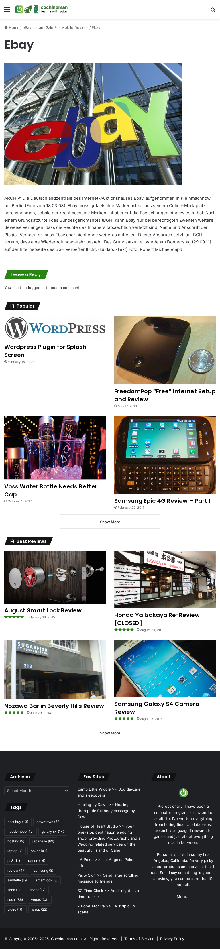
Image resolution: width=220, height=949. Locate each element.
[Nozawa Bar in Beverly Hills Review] (55, 669)
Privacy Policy (172, 938)
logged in (36, 287)
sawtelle (17, 880)
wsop (39, 909)
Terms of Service (139, 938)
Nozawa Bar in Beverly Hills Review (54, 706)
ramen (36, 860)
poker (39, 851)
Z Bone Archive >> (94, 906)
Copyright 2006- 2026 (29, 938)
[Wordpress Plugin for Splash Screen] (55, 328)
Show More (110, 522)
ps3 (13, 860)
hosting (15, 841)
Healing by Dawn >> (96, 804)
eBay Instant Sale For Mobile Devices (56, 27)
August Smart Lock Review (43, 610)
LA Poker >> (89, 859)
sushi (15, 899)
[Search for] (213, 11)
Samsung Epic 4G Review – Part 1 (162, 501)
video (15, 909)
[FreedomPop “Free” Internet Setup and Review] (165, 350)
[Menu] (7, 11)
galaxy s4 (53, 831)
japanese (43, 841)
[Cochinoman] (41, 9)
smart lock (47, 880)
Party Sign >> (90, 875)
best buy (17, 822)
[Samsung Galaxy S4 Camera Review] (165, 668)
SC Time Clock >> (93, 890)
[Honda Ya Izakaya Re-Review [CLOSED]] (165, 579)
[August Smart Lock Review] (55, 577)
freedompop (20, 831)
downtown (48, 822)
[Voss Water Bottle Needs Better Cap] (55, 448)
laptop (15, 851)
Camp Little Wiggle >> (97, 789)
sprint (38, 890)
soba (14, 890)
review (16, 870)
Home (13, 27)
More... (183, 896)
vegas (39, 899)
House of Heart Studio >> (101, 826)
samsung (43, 870)
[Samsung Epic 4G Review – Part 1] (165, 455)
